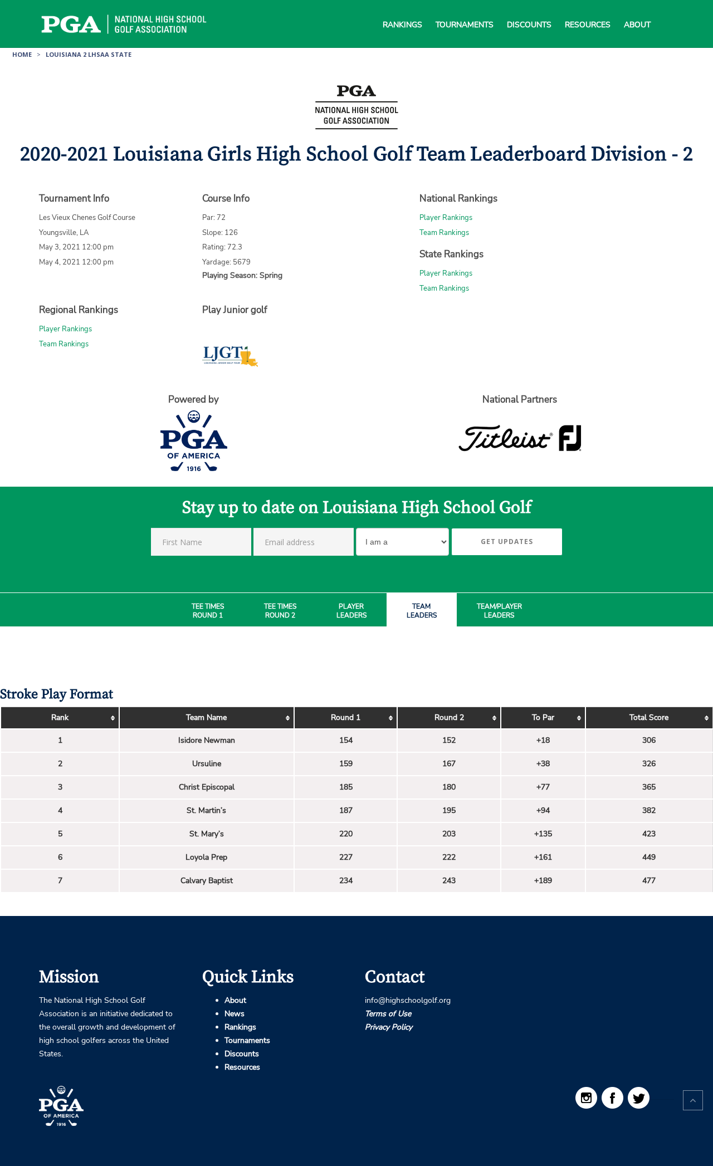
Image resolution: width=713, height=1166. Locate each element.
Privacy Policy (388, 1027)
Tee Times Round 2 (280, 611)
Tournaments (464, 11)
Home (22, 54)
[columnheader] (60, 718)
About (637, 11)
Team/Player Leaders (499, 611)
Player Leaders (351, 611)
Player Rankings (445, 218)
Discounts (529, 11)
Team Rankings (444, 233)
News (234, 1013)
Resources (587, 11)
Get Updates (507, 541)
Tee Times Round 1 (208, 611)
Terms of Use (388, 1013)
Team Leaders (422, 611)
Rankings (402, 11)
